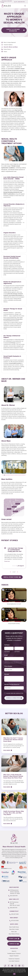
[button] (25, 5)
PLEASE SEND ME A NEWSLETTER (14, 693)
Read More (6, 750)
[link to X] (22, 965)
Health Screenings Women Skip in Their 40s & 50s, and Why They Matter (13, 813)
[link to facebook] (8, 965)
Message (7, 674)
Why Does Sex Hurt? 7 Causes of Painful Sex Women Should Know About (13, 739)
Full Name (7, 644)
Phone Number (8, 666)
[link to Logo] (6, 5)
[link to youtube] (12, 965)
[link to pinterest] (19, 965)
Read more (7, 563)
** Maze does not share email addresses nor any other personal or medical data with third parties (13, 662)
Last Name (17, 651)
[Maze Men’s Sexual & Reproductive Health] (14, 839)
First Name (7, 651)
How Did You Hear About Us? (12, 684)
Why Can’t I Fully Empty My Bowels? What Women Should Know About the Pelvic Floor (13, 776)
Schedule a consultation (13, 697)
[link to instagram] (15, 965)
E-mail (6, 655)
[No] (25, 972)
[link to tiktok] (5, 965)
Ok (14, 973)
